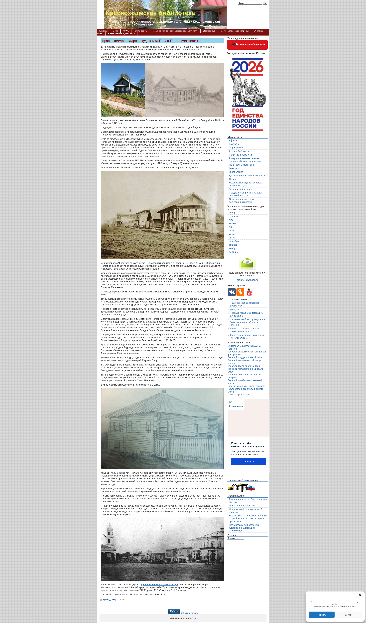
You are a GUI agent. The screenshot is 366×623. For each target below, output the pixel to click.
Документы (209, 31)
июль (231, 234)
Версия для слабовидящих (250, 44)
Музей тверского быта (239, 394)
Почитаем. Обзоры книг (241, 165)
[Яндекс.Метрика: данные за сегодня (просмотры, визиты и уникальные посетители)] (189, 613)
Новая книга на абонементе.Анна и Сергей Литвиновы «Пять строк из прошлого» (248, 518)
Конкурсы (234, 168)
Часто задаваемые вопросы (234, 31)
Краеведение (109, 600)
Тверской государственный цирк (245, 357)
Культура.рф (236, 309)
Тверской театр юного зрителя (244, 366)
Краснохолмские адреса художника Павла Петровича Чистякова (153, 41)
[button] (360, 595)
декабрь (233, 252)
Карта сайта (141, 31)
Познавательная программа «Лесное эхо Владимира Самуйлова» (244, 528)
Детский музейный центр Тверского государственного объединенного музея (246, 389)
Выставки (234, 144)
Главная (103, 31)
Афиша (233, 140)
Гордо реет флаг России (242, 505)
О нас (115, 31)
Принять (322, 615)
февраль (233, 216)
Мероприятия (236, 147)
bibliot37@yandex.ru (247, 280)
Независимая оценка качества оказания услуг (175, 31)
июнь (231, 230)
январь (233, 212)
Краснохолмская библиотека (150, 13)
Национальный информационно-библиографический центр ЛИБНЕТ (247, 322)
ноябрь (233, 248)
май (231, 227)
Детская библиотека (239, 151)
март (231, 220)
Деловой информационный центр (247, 175)
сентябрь (234, 241)
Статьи (232, 179)
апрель (232, 223)
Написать (248, 461)
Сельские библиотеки (240, 155)
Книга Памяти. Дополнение (121, 34)
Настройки (349, 615)
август (232, 237)
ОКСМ (126, 31)
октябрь (233, 245)
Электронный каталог (240, 189)
